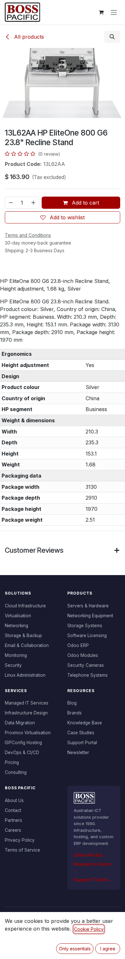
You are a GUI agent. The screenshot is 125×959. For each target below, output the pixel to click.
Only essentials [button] (75, 948)
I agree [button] (107, 948)
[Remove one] (10, 202)
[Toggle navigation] (113, 12)
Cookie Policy (89, 929)
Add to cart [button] (84, 202)
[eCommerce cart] (101, 12)
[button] (112, 37)
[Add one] (33, 202)
